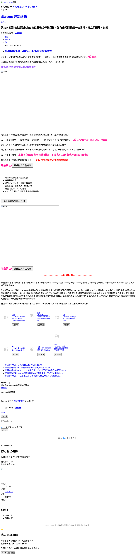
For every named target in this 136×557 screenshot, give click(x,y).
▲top (3, 412)
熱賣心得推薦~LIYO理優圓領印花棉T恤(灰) (23, 365)
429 (13, 346)
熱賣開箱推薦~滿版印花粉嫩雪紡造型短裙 (28, 51)
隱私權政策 (79, 525)
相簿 (6, 37)
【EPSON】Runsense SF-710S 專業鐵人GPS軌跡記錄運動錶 (18, 318)
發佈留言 (4, 430)
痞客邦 (17, 401)
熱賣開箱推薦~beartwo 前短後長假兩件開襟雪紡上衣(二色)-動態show (34, 373)
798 (38, 313)
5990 (13, 315)
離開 (12, 553)
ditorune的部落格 (14, 16)
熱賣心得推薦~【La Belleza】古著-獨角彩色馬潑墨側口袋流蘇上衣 (33, 376)
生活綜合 (18, 33)
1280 (38, 346)
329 (64, 315)
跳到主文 (4, 22)
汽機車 (18, 408)
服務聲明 (88, 525)
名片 (6, 42)
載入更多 (4, 416)
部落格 (7, 39)
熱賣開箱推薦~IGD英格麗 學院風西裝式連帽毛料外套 (27, 368)
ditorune (4, 388)
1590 (55, 344)
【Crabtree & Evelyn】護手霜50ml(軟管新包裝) (69, 318)
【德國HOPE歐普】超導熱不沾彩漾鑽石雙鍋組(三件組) (61, 348)
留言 (22, 401)
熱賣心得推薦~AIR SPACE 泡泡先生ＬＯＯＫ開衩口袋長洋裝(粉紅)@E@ (35, 370)
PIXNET (52, 525)
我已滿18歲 (5, 553)
